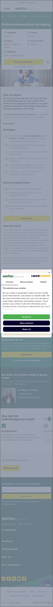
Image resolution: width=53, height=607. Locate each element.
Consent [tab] (9, 282)
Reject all (27, 329)
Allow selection (26, 323)
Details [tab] (44, 282)
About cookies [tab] (26, 282)
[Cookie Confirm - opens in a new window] (40, 276)
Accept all (26, 317)
